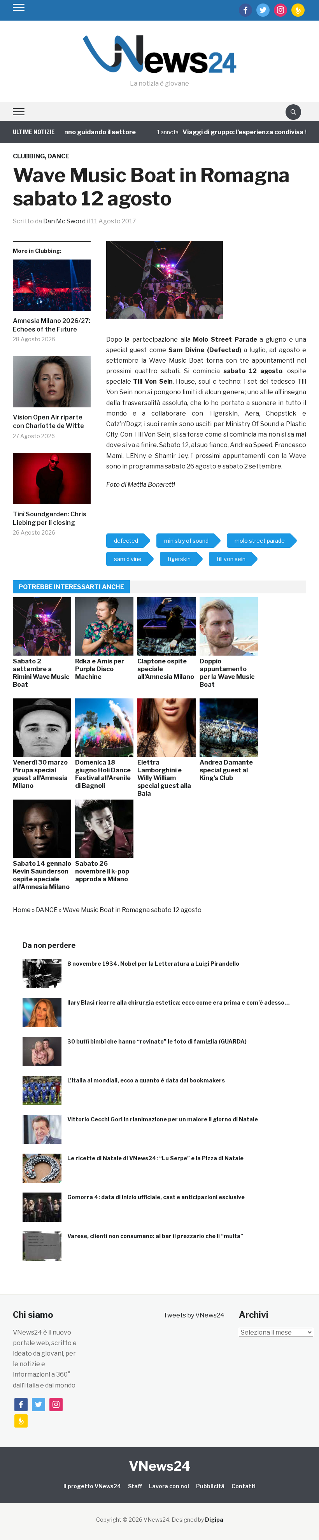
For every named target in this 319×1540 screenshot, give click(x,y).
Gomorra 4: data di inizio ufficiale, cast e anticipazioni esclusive (156, 1197)
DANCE (58, 156)
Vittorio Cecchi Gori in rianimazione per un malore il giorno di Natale (162, 1119)
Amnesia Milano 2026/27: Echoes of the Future (51, 325)
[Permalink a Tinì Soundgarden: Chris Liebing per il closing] (52, 481)
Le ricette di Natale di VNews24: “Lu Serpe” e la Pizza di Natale (155, 1158)
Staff (135, 1486)
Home (22, 910)
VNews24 (160, 1466)
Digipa (214, 1519)
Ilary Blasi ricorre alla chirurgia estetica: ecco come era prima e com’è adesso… (178, 1002)
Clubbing (29, 156)
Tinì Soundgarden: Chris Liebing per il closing (49, 518)
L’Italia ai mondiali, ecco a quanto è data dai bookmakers (146, 1080)
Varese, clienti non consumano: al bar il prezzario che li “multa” (155, 1236)
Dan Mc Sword (64, 221)
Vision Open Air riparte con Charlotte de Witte (48, 422)
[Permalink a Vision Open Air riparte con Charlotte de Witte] (52, 384)
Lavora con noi (169, 1486)
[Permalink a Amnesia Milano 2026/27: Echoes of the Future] (52, 288)
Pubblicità (210, 1486)
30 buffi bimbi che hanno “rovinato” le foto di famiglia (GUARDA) (157, 1041)
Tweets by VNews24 (193, 1315)
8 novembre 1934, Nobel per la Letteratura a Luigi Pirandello (153, 963)
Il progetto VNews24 (92, 1486)
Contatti (243, 1486)
